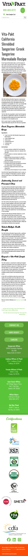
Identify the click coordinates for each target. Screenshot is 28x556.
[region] (14, 550)
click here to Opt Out (6, 551)
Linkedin (3, 301)
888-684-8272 (9, 10)
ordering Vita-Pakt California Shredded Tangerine (12, 297)
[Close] (26, 545)
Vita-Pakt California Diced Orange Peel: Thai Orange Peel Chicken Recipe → (14, 313)
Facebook (22, 300)
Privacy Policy (13, 549)
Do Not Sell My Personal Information (9, 554)
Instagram (18, 300)
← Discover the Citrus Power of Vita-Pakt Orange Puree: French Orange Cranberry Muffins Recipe (13, 309)
